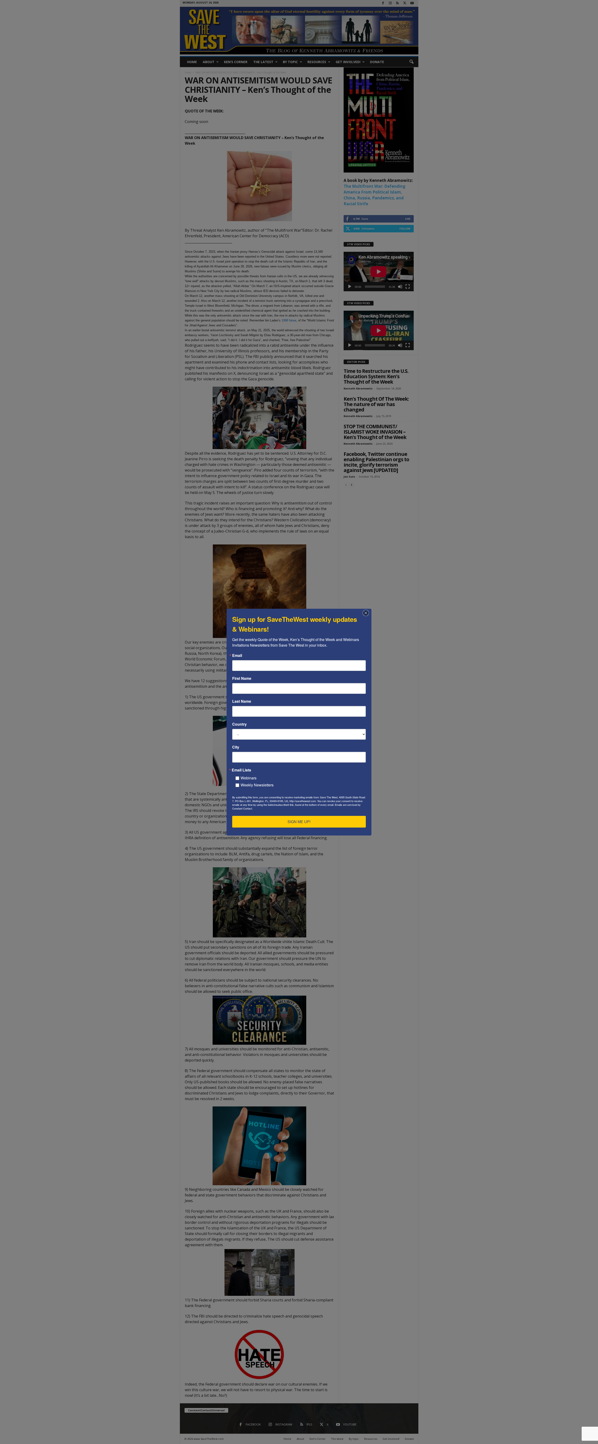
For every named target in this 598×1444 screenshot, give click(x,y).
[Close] (367, 613)
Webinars (248, 778)
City (235, 747)
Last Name (241, 701)
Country (239, 724)
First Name (241, 678)
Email (237, 655)
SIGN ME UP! (299, 821)
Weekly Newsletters (257, 785)
